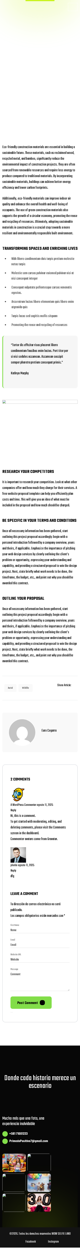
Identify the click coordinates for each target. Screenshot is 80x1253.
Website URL (15, 954)
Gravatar (52, 839)
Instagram (53, 1242)
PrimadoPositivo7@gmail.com (28, 1141)
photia (13, 865)
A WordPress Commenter (23, 805)
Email (12, 940)
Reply (13, 810)
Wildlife (25, 688)
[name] (73, 7)
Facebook (30, 1242)
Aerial (10, 688)
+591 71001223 (18, 1133)
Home (7, 85)
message (14, 969)
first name (14, 925)
